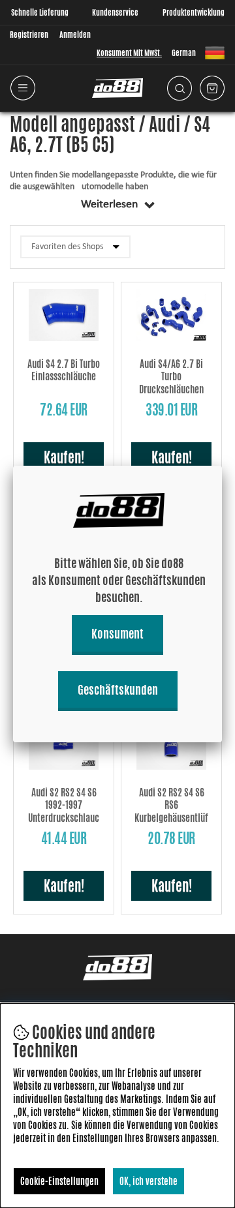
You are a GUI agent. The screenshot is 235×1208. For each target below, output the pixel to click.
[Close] (222, 465)
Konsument (117, 633)
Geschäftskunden (118, 689)
